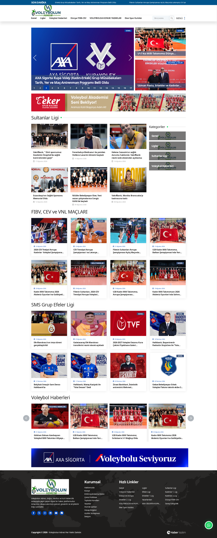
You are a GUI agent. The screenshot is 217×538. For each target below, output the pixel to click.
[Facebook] (33, 513)
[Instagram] (45, 513)
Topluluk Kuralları (91, 500)
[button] (34, 87)
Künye (87, 490)
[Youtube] (56, 513)
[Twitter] (39, 513)
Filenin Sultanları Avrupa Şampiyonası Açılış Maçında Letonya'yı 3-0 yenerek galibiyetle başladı (130, 2)
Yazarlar (87, 503)
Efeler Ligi (146, 492)
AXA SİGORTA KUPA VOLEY (150, 503)
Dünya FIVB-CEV (78, 18)
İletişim (87, 516)
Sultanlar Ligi (170, 488)
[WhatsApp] (209, 525)
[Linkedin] (50, 513)
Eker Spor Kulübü (133, 18)
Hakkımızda (89, 487)
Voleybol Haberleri (58, 18)
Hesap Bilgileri (90, 510)
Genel (34, 18)
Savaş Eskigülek (171, 503)
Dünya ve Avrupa (126, 495)
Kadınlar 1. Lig (171, 492)
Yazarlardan (147, 499)
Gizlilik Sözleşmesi (92, 513)
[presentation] (35, 58)
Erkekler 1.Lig (148, 495)
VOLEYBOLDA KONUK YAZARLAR (105, 18)
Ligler (43, 18)
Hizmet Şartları (90, 506)
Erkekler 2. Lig (125, 499)
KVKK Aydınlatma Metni (94, 494)
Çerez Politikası (90, 497)
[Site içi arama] (172, 18)
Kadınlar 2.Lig (171, 495)
